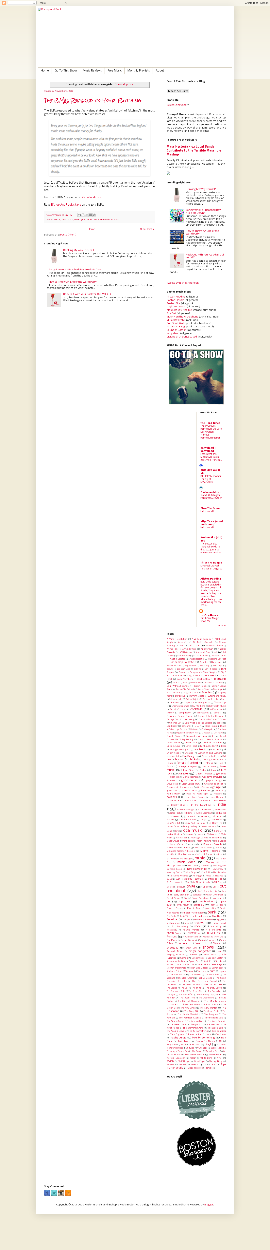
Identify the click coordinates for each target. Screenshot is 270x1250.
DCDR (198, 726)
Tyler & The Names (205, 1041)
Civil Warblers (198, 706)
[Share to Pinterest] (94, 215)
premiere (199, 905)
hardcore (205, 790)
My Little (192, 866)
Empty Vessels (174, 753)
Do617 (200, 740)
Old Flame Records (201, 882)
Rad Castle (172, 916)
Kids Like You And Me (179, 310)
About (160, 70)
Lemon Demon (173, 827)
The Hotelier (195, 975)
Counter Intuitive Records (210, 716)
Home (45, 70)
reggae (219, 920)
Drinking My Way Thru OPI (78, 250)
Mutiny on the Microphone (182, 317)
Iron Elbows (220, 810)
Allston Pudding (176, 297)
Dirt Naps (218, 733)
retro (187, 923)
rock (197, 926)
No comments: (54, 215)
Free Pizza (188, 770)
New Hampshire (197, 869)
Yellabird (194, 1064)
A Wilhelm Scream (201, 639)
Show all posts (124, 84)
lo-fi (177, 831)
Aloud (182, 646)
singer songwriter (200, 951)
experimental (173, 756)
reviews (199, 923)
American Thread (214, 646)
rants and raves (102, 219)
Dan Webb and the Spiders (198, 723)
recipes (187, 920)
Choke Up (220, 702)
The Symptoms (197, 1025)
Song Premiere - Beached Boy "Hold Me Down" (76, 269)
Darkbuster (172, 726)
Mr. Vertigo (172, 859)
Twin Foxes (184, 1041)
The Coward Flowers (190, 985)
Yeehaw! (182, 1065)
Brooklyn (218, 689)
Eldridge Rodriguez (179, 749)
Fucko (203, 770)
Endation (189, 753)
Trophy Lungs (178, 1037)
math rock (187, 841)
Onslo (206, 887)
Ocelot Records (193, 879)
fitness (209, 763)
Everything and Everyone (210, 753)
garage (183, 773)
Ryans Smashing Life (213, 937)
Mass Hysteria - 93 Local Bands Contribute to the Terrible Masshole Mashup (194, 150)
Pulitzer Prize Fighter (193, 913)
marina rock (181, 838)
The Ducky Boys (215, 991)
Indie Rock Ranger (185, 810)
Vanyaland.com (91, 197)
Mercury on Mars (203, 848)
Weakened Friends (194, 1055)
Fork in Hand (209, 767)
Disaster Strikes (174, 736)
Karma (57, 219)
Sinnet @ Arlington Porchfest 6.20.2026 (211, 497)
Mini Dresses (184, 854)
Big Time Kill (194, 676)
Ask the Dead (183, 656)
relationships (173, 923)
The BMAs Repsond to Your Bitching (93, 100)
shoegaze (172, 948)
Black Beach (210, 675)
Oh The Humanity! (175, 882)
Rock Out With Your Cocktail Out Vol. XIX (87, 294)
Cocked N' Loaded (178, 709)
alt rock (194, 645)
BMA (185, 683)
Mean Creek (176, 844)
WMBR (170, 1061)
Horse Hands (216, 797)
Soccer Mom (210, 955)
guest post (172, 791)
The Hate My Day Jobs (207, 995)
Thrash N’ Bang (176, 326)
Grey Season (203, 787)
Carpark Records (210, 699)
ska (220, 951)
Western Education (176, 1058)
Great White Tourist (213, 784)
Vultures (190, 1048)
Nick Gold (205, 872)
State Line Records (185, 965)
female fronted (187, 763)
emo (216, 749)
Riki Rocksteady (180, 927)
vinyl (208, 1044)
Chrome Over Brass (180, 706)
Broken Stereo (203, 689)
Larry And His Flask (195, 823)
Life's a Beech (209, 615)
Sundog (189, 971)
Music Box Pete (176, 320)
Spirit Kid (208, 961)
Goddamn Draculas (212, 777)
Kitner (204, 816)
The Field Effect (186, 995)
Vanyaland (173, 333)
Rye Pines (172, 940)
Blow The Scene (210, 508)
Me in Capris (220, 841)
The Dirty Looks (213, 988)
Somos (184, 958)
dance (220, 723)
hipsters (218, 794)
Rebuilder (172, 919)
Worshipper (199, 1061)
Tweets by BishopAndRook (183, 283)
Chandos (174, 703)
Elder (223, 746)
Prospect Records (175, 908)
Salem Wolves (188, 940)
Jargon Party (175, 813)
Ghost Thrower (204, 774)
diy (213, 736)
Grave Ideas (172, 784)
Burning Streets (196, 696)
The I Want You (187, 998)
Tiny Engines (177, 1034)
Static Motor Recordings (209, 964)
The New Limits (188, 1008)
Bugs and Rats (191, 693)
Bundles (207, 692)
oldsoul (180, 887)
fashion (179, 759)
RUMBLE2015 (173, 933)
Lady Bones (217, 820)
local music (67, 219)
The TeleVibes (213, 1025)
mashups (217, 838)
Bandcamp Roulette (182, 662)
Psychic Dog (193, 908)
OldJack (170, 887)
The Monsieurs (211, 1005)
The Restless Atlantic (190, 1018)
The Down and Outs (176, 991)
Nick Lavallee (219, 872)
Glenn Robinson (191, 777)
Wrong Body (215, 1061)
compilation (185, 713)
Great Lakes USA (190, 784)
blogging (220, 679)
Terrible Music (177, 974)
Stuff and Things (174, 971)
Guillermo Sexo (189, 790)
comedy (170, 713)
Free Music (115, 70)
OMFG (191, 886)
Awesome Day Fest (217, 659)
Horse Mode (173, 800)
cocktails (196, 709)
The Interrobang (206, 998)
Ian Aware (205, 801)
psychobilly (210, 908)
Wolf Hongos (184, 1061)
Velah (183, 1045)
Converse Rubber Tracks (180, 716)
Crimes (223, 720)
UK (220, 1041)
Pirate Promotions (200, 898)
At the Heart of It (201, 656)
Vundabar (202, 1048)
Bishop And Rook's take (66, 204)
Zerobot (214, 1065)
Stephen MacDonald (176, 968)
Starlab (170, 965)
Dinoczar (206, 733)
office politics (215, 879)
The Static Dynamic (217, 1021)
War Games (197, 1051)
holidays (172, 797)
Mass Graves (173, 841)
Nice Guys (191, 872)
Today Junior (194, 1034)
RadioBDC (183, 916)
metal (219, 848)
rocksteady (172, 930)
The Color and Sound (204, 981)
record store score (203, 919)
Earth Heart (191, 746)
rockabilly (216, 926)
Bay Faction (190, 666)
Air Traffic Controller (203, 642)
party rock (197, 895)
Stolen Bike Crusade (199, 968)
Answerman (207, 649)
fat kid (194, 759)
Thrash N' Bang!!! (211, 563)
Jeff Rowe (188, 813)
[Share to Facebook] (91, 215)
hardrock (219, 791)
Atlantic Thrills (219, 656)
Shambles (217, 943)
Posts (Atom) (68, 235)
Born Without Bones (178, 686)
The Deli (171, 313)
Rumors (115, 219)
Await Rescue (197, 659)
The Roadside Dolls (214, 1018)
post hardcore (206, 901)
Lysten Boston (174, 834)
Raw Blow (217, 916)
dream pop (191, 743)
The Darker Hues (213, 984)
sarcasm (183, 943)
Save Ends (201, 943)
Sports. (219, 961)
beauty (170, 669)
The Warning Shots (193, 1028)
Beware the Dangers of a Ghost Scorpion (198, 672)
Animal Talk (172, 649)
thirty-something (199, 1031)
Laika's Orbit (173, 823)
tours (208, 1034)
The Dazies (172, 988)
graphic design (214, 780)
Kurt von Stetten (186, 820)
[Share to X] (87, 215)
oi (188, 882)
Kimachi (192, 817)
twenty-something (203, 1037)
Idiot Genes (219, 800)
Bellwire (197, 669)
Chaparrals (189, 703)
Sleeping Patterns (175, 955)
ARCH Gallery (185, 652)
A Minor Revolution (177, 639)
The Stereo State (177, 1024)
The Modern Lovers (191, 1005)
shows (208, 947)
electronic (200, 749)
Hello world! (207, 511)
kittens (217, 816)
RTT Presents (213, 930)
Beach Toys (217, 666)
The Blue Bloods (204, 978)
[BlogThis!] (83, 215)
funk (213, 770)
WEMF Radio (215, 1055)
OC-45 (169, 879)
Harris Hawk (173, 794)
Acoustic (182, 642)
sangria (212, 940)
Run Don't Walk (192, 937)
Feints (170, 763)
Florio (220, 763)
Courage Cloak (173, 720)
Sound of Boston (177, 330)
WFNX (193, 1058)
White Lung (206, 1058)
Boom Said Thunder (214, 683)
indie (221, 805)
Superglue (202, 971)
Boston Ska (173, 303)
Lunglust (218, 831)
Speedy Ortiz (195, 961)
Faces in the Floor (210, 756)
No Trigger (197, 876)
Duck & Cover (174, 746)
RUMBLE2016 (194, 933)
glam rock (175, 777)
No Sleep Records (178, 876)
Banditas (204, 662)
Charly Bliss (204, 703)
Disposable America (196, 736)
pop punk (184, 901)
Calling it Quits (193, 699)
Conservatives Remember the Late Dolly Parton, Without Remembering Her (211, 432)
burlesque (180, 696)
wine (219, 1058)
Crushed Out (175, 723)
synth (223, 971)
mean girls (79, 219)
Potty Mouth (183, 905)
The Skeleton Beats (196, 1021)
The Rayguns (211, 1015)
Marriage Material (200, 838)
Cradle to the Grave (207, 720)
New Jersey (217, 869)
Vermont (194, 1044)
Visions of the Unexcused (182, 337)
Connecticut (203, 713)
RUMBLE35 (213, 933)
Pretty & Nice (216, 905)
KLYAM (170, 820)
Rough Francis (191, 930)
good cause (189, 780)
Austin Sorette (177, 659)
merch (186, 848)
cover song (188, 719)
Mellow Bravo (173, 848)
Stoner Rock (217, 968)
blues (176, 683)
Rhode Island (219, 923)
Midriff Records (210, 851)
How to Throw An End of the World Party (73, 282)
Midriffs (170, 854)
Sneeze (193, 954)
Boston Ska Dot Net (185, 689)
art (215, 652)
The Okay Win (191, 1011)
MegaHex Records (212, 844)
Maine (189, 834)
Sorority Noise (198, 958)
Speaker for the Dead (176, 961)
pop (169, 901)
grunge (216, 787)
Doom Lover (173, 743)
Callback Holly (175, 699)
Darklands (186, 726)
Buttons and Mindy (217, 696)
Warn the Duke (213, 1051)
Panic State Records (207, 892)
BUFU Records (173, 693)
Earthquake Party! (209, 746)
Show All (222, 626)
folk (169, 766)
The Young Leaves (176, 1031)
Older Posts (147, 229)
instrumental (204, 810)
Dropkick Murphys (212, 743)
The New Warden (209, 1008)
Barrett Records (174, 666)
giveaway (221, 774)
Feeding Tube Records (213, 760)
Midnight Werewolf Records (181, 851)
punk (212, 912)
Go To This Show (66, 70)
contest (217, 713)
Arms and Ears (202, 652)
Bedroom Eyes (183, 669)
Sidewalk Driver (175, 951)
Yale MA (171, 1065)
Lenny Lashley (190, 827)
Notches (219, 876)
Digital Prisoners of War (187, 733)
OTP (214, 887)
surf (212, 971)
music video (186, 862)
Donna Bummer (214, 740)
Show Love (191, 948)
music (90, 219)
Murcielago (185, 859)
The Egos (171, 995)
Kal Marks (220, 813)
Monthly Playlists (138, 70)
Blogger (208, 1204)
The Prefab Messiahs (188, 1015)
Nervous (205, 866)
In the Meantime (201, 805)
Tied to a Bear (219, 1031)
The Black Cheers (186, 978)
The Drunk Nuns (197, 991)
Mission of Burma (203, 854)
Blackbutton (203, 679)
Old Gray (218, 882)
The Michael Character (189, 1001)
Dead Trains (211, 726)
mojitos (218, 854)
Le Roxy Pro (215, 823)
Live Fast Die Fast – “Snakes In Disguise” (211, 567)
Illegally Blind (178, 805)
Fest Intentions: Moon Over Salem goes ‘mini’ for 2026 (211, 457)
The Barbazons (212, 975)
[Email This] (79, 215)
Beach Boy (204, 666)
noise (208, 876)
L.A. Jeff (203, 820)
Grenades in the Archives (180, 787)
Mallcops (211, 834)
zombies (210, 1068)
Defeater (194, 729)
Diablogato (207, 729)
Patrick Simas (173, 898)
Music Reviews (92, 70)
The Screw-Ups (175, 1021)
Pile (185, 898)
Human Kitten (190, 801)
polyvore (217, 898)
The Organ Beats (211, 1011)
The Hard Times (210, 423)
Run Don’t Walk (176, 323)
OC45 (178, 879)
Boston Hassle (175, 300)
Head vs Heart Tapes (197, 794)
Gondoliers (172, 781)
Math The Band (204, 841)
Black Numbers (185, 679)
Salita (202, 940)
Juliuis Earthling (204, 813)
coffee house (216, 709)
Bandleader (217, 662)
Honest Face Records (194, 797)
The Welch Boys (215, 1028)
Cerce (223, 699)
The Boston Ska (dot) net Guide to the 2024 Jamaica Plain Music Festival (211, 548)
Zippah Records (195, 1068)
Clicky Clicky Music (217, 706)
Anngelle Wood (189, 649)
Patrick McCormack (214, 895)
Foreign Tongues (188, 767)
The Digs (196, 988)
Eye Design (188, 756)
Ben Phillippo (211, 669)
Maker (200, 834)
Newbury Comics (174, 872)
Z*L (205, 1065)
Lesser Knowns (208, 826)
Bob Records (196, 683)
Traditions (221, 1035)
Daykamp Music (176, 306)
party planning (181, 895)
